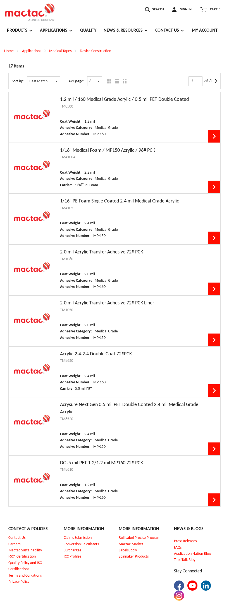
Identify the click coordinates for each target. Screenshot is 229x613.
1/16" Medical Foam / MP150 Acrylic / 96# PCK (107, 150)
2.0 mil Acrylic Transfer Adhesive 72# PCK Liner (107, 303)
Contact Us (16, 538)
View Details (214, 136)
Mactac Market (131, 544)
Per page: (76, 81)
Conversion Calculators (81, 544)
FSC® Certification (22, 556)
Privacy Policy (18, 582)
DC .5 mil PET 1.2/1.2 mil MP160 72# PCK (101, 463)
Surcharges (72, 550)
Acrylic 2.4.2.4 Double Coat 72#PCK (96, 354)
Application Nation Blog (192, 554)
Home (9, 51)
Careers (14, 544)
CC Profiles (73, 556)
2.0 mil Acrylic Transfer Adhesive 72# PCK (101, 252)
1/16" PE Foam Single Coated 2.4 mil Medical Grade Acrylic (119, 201)
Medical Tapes (60, 51)
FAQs (178, 548)
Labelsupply (128, 550)
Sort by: (18, 81)
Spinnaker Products (134, 556)
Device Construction (95, 51)
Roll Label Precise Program (139, 538)
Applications (31, 51)
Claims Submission (78, 538)
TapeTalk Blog (184, 560)
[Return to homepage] (29, 11)
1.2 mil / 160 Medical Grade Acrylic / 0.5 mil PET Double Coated (124, 99)
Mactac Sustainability (25, 550)
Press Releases (185, 541)
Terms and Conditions (25, 576)
